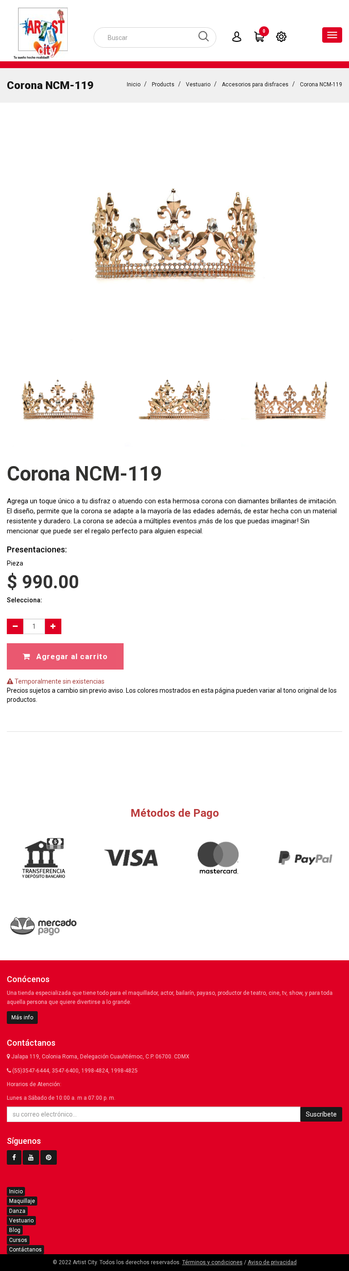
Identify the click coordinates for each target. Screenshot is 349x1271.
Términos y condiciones (212, 1262)
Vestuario (198, 84)
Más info (22, 1017)
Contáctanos (25, 1249)
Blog (14, 1230)
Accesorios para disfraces (255, 84)
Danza (17, 1211)
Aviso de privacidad (272, 1262)
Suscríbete (321, 1114)
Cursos (18, 1240)
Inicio (133, 84)
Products (163, 84)
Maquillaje (22, 1201)
